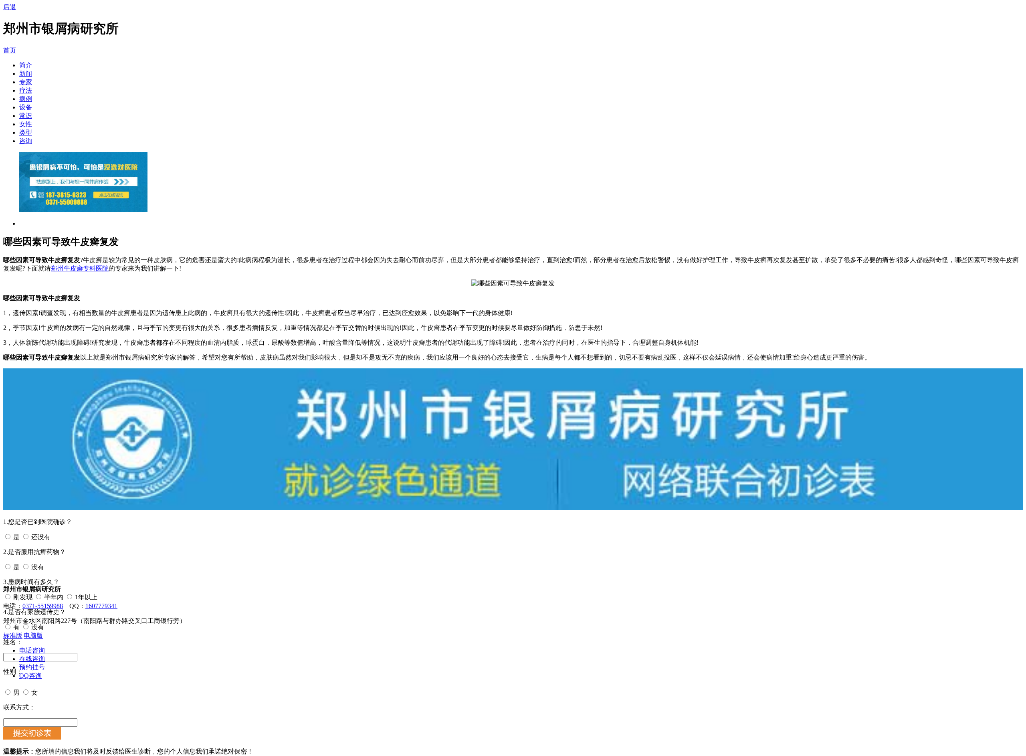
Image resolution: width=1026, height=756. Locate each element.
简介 (25, 65)
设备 (25, 107)
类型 (25, 132)
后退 (9, 7)
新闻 (25, 73)
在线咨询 (32, 658)
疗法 (25, 90)
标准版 (12, 635)
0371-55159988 (42, 605)
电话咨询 (32, 650)
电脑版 (33, 635)
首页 (9, 50)
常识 (25, 115)
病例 (25, 98)
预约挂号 (32, 667)
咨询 (25, 140)
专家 (25, 82)
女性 (25, 124)
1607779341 (101, 605)
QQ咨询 (30, 675)
